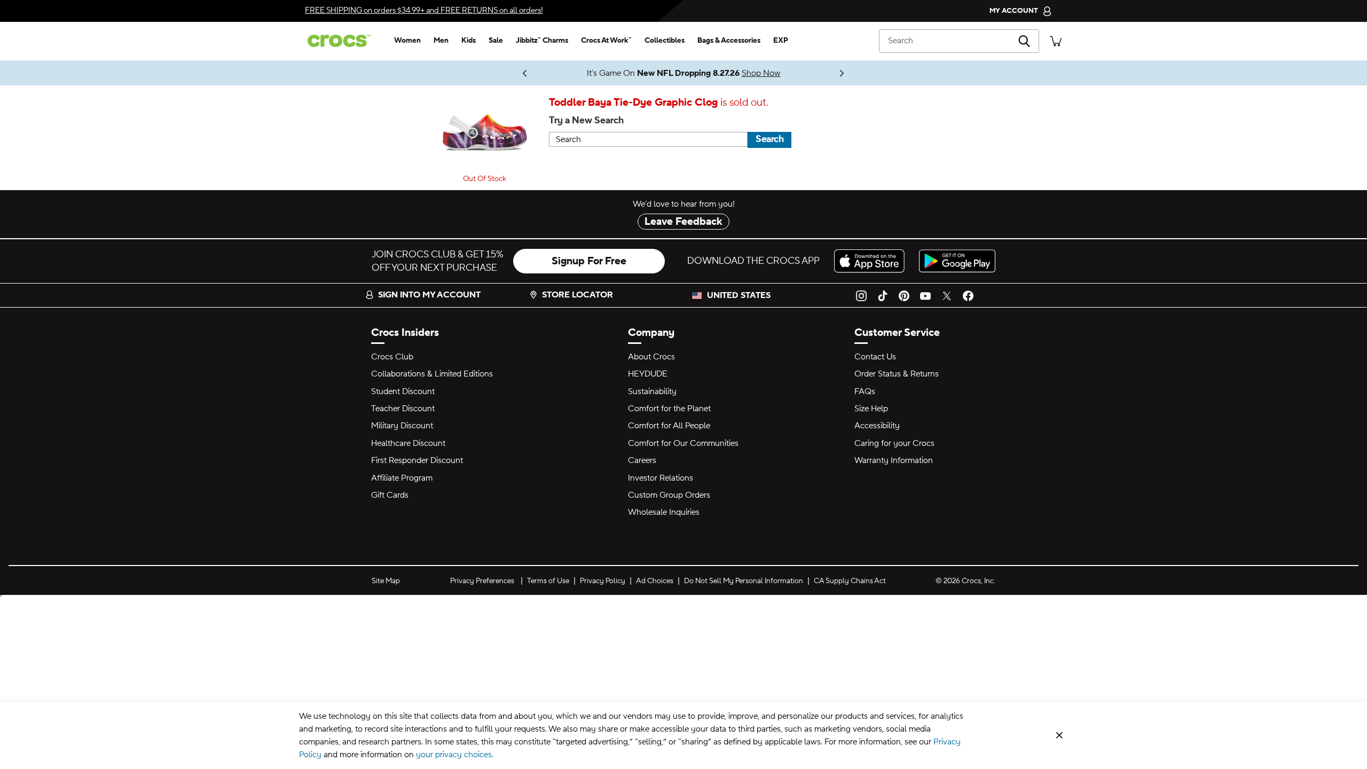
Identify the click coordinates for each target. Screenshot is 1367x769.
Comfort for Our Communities (683, 443)
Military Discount (402, 425)
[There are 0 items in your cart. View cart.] (1055, 40)
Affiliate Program (402, 478)
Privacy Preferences (482, 581)
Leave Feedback (683, 222)
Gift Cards (389, 495)
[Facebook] (968, 295)
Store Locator (577, 294)
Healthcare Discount (408, 443)
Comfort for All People (669, 425)
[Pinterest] (904, 295)
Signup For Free (589, 261)
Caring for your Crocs (894, 443)
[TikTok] (882, 295)
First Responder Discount (417, 460)
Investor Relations (660, 478)
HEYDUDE (647, 373)
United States (739, 295)
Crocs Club (392, 356)
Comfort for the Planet (669, 408)
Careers (642, 460)
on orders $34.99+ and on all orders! (424, 10)
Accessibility (877, 425)
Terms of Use (548, 581)
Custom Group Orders (669, 495)
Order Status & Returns (896, 373)
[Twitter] (946, 295)
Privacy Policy (602, 581)
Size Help (871, 408)
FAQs (864, 391)
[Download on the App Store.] (872, 260)
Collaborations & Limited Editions (432, 373)
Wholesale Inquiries (664, 512)
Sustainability (652, 391)
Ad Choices (654, 581)
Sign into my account (429, 294)
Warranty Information (893, 460)
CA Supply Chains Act (850, 581)
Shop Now (761, 73)
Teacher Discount (403, 408)
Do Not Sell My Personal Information (743, 581)
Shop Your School (502, 73)
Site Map (386, 581)
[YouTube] (925, 295)
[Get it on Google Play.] (957, 260)
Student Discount (403, 391)
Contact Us (875, 356)
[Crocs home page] (343, 41)
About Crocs (651, 356)
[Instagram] (861, 295)
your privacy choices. (454, 754)
